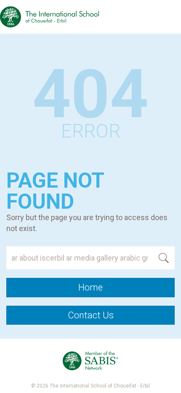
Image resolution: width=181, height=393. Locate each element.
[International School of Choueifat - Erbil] (49, 16)
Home (90, 287)
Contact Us (91, 315)
